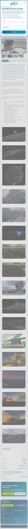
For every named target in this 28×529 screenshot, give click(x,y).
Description (6, 60)
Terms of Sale (17, 518)
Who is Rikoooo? (18, 510)
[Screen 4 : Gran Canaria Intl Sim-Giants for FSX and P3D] (21, 56)
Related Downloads (22, 60)
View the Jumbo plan (19, 493)
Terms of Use (4, 518)
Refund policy (4, 521)
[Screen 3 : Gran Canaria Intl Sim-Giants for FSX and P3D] (15, 56)
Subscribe (14, 32)
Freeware (19, 465)
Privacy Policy (17, 521)
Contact (3, 510)
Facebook (3, 513)
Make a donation (7, 493)
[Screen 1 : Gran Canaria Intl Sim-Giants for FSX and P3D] (4, 56)
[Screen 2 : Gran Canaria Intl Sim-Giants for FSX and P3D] (9, 56)
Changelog (14, 60)
